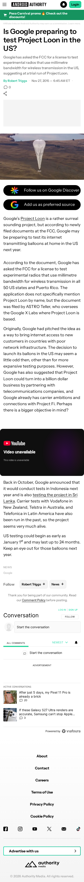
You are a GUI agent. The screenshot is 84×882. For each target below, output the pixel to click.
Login (75, 4)
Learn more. (74, 23)
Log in (62, 609)
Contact (42, 768)
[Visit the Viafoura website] (71, 731)
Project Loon (33, 218)
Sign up (73, 609)
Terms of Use (42, 792)
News (7, 567)
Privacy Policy (42, 804)
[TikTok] (78, 829)
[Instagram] (20, 829)
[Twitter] (49, 829)
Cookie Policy (42, 816)
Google (7, 572)
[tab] (15, 643)
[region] (42, 671)
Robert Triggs (17, 81)
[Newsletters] (64, 829)
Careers (42, 780)
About (42, 756)
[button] (42, 4)
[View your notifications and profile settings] (76, 642)
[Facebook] (5, 829)
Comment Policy (33, 600)
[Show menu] (4, 4)
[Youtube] (34, 829)
